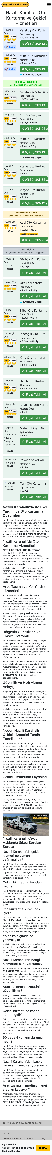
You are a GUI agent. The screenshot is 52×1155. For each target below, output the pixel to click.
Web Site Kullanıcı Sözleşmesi (19, 1138)
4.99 (6, 37)
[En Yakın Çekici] (15, 4)
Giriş (42, 1138)
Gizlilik (7, 1133)
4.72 (6, 286)
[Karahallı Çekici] (26, 824)
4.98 (6, 59)
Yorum (12, 37)
